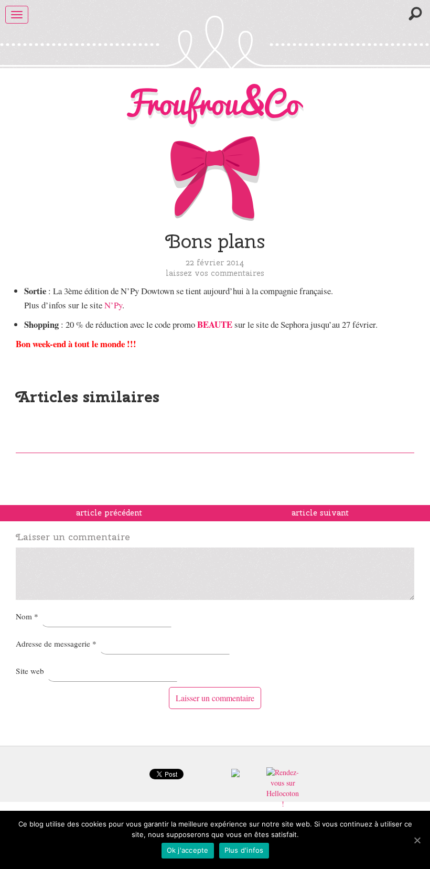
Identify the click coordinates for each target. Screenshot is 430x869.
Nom (27, 616)
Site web (30, 671)
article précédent (109, 513)
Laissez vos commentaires (215, 273)
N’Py (113, 305)
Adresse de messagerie (56, 643)
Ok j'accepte (188, 850)
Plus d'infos (244, 850)
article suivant (320, 513)
